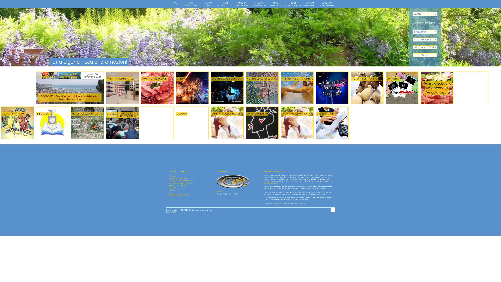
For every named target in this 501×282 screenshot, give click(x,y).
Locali (191, 3)
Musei (276, 3)
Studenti (310, 3)
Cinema (208, 3)
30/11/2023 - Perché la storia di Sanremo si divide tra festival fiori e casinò (69, 98)
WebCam (327, 3)
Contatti (172, 176)
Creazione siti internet (178, 195)
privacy (279, 203)
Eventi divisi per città (178, 178)
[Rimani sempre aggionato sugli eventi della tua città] (332, 103)
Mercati (242, 3)
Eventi (225, 3)
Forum (172, 190)
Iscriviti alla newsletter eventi (181, 181)
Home (174, 2)
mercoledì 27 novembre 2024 (70, 75)
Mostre (259, 3)
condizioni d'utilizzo (270, 183)
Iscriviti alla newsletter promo (181, 183)
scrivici (219, 191)
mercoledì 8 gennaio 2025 (47, 75)
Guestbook (173, 188)
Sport (293, 3)
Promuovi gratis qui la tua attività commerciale (439, 88)
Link (170, 192)
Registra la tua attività (178, 185)
